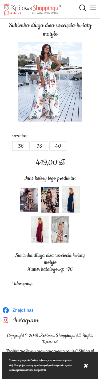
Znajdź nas (23, 310)
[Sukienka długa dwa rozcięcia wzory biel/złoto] (29, 199)
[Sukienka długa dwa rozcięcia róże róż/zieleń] (60, 229)
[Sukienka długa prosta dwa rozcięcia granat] (71, 199)
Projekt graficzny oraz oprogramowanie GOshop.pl (50, 351)
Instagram (25, 320)
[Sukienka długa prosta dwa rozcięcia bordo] (40, 229)
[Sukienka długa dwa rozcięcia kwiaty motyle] (50, 82)
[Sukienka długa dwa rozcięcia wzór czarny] (50, 199)
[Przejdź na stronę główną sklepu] (32, 9)
